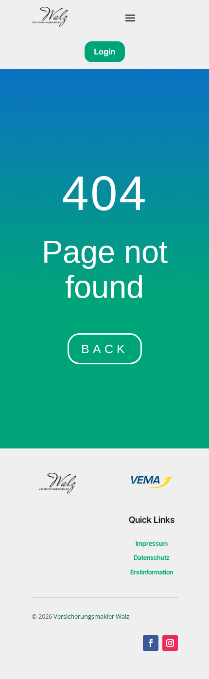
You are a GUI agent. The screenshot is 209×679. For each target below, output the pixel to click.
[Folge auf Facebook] (150, 643)
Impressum (152, 543)
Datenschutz (152, 557)
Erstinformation (151, 572)
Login (105, 51)
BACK (104, 349)
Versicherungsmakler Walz (91, 616)
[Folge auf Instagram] (170, 643)
